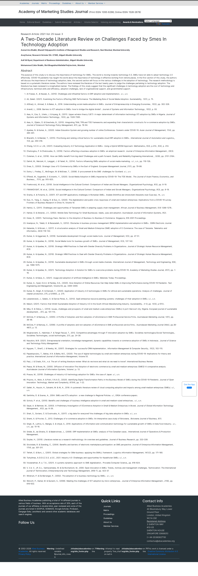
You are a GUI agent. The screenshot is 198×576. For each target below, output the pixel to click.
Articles (77, 22)
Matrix (44, 3)
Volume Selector (91, 22)
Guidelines (67, 3)
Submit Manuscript (63, 22)
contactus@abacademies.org (161, 541)
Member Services (96, 3)
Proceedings (54, 3)
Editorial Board (33, 22)
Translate (166, 24)
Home (22, 22)
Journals (35, 3)
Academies (24, 3)
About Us (80, 3)
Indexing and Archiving (111, 22)
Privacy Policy (25, 554)
